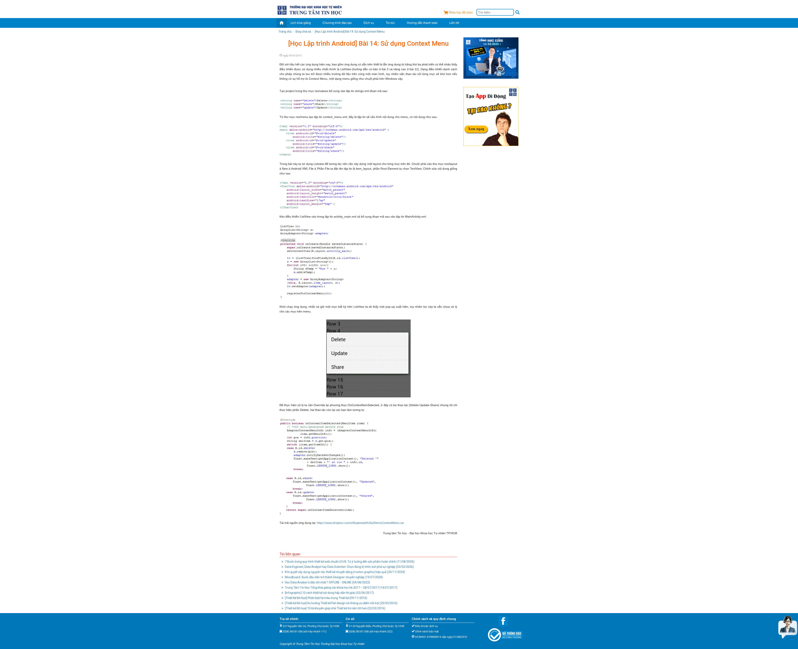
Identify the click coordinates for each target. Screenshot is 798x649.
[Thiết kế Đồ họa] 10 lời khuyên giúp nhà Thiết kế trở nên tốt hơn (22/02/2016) (334, 608)
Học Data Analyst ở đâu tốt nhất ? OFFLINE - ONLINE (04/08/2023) (327, 582)
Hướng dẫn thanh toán (422, 22)
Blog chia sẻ (303, 31)
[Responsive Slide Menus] (310, 9)
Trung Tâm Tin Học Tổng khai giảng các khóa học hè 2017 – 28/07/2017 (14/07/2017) (340, 587)
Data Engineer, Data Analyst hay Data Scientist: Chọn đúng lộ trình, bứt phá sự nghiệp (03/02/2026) (349, 566)
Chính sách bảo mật (427, 631)
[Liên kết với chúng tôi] (501, 621)
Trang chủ (285, 31)
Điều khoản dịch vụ (426, 626)
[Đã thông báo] (503, 633)
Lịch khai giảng (301, 22)
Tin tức (390, 22)
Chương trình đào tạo (337, 22)
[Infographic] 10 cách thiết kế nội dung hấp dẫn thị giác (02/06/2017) (329, 592)
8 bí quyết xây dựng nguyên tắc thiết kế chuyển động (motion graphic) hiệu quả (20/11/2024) (344, 572)
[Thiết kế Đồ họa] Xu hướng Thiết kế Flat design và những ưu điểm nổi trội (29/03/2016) (341, 603)
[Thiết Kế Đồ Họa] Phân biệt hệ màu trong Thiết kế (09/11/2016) (325, 598)
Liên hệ (454, 22)
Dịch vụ (368, 22)
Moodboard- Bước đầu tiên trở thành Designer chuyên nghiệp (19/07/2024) (333, 577)
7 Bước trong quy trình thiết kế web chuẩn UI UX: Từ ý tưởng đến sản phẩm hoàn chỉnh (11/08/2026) (349, 561)
